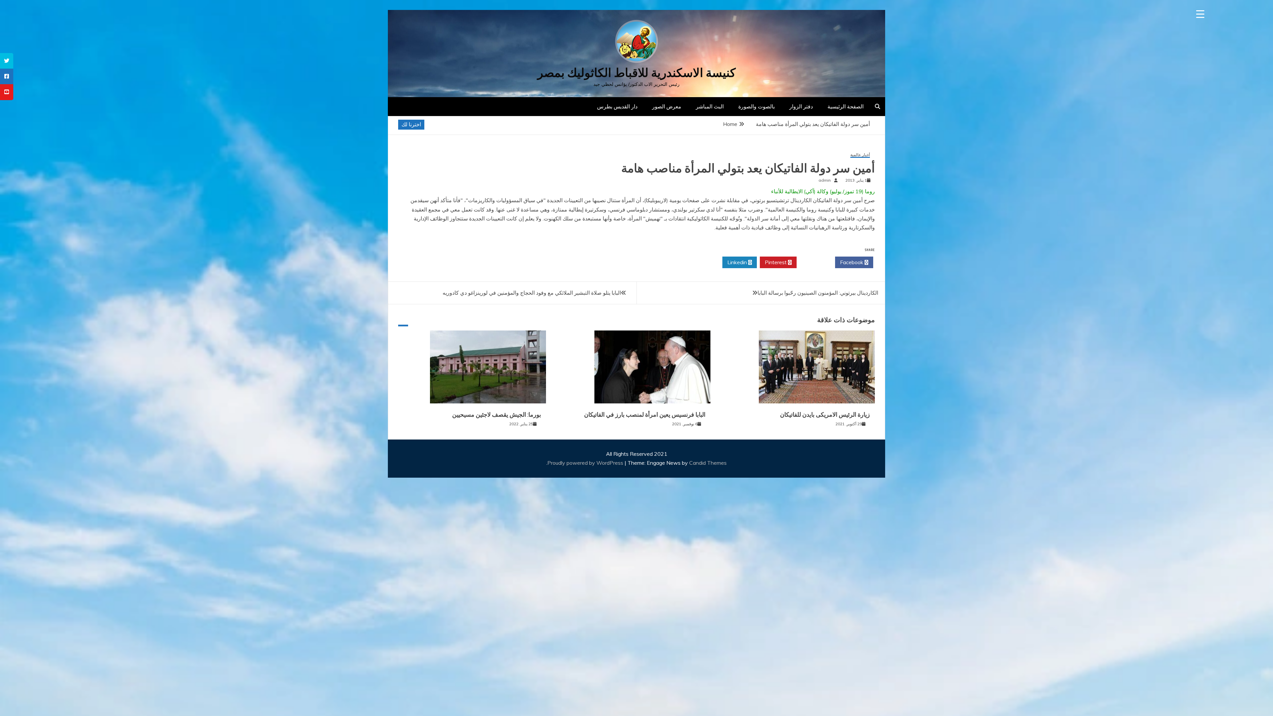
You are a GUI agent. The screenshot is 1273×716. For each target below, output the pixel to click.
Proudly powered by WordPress (586, 462)
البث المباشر (710, 106)
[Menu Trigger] (1200, 14)
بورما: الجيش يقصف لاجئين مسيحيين (496, 414)
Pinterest (776, 262)
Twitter (814, 262)
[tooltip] (6, 61)
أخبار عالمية (860, 155)
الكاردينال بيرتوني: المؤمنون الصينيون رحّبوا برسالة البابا (818, 292)
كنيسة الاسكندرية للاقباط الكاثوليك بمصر (636, 72)
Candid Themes (708, 462)
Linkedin (737, 262)
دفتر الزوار (801, 106)
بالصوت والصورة (756, 106)
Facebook (852, 262)
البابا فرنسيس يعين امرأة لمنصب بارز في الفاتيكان (644, 414)
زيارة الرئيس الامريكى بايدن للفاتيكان (825, 414)
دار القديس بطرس (617, 106)
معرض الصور (666, 106)
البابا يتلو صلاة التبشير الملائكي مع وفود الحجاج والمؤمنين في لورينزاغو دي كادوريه (532, 292)
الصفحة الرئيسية (845, 106)
